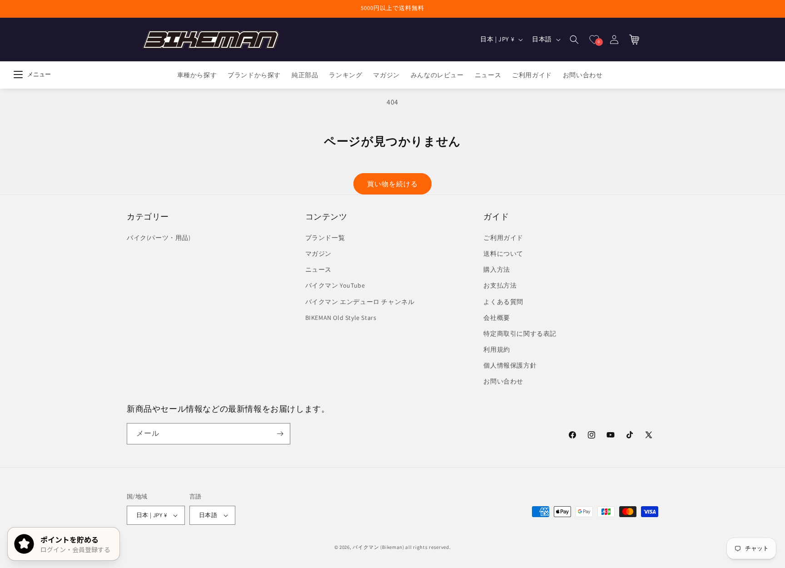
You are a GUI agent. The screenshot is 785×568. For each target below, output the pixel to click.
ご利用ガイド (503, 238)
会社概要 (496, 318)
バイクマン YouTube (335, 285)
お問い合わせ (503, 382)
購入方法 (496, 269)
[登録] (280, 433)
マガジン (318, 253)
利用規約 (496, 349)
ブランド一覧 (325, 238)
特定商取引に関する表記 (519, 333)
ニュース (318, 269)
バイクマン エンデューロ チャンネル (360, 302)
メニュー (39, 74)
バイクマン (366, 547)
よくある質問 (503, 302)
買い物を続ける (392, 183)
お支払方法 (500, 285)
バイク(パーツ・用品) (159, 238)
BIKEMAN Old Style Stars (341, 318)
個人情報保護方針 (510, 365)
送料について (503, 253)
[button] (574, 40)
